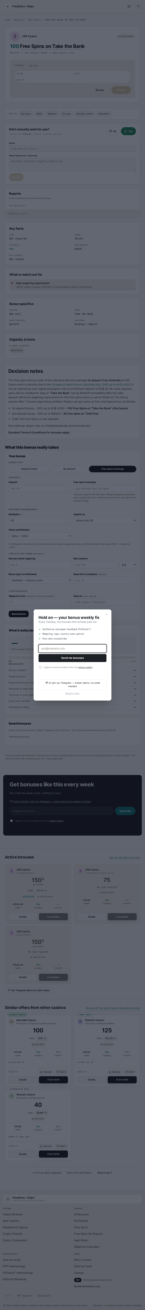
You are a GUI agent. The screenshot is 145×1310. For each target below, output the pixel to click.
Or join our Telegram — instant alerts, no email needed (74, 684)
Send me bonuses (72, 658)
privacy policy (85, 667)
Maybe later (72, 693)
